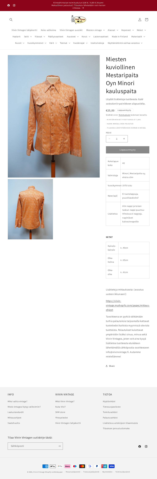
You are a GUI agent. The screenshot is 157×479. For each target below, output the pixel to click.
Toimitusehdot (110, 412)
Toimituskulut (124, 115)
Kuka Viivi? (60, 406)
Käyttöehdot (109, 401)
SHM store (60, 412)
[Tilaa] (59, 446)
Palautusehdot (110, 417)
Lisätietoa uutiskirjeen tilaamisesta (120, 423)
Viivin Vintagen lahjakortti (68, 423)
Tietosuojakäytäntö (91, 472)
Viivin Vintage (39, 472)
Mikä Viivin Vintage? (65, 401)
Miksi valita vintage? (17, 401)
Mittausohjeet (14, 417)
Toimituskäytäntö (122, 472)
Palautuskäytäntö (73, 472)
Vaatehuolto (14, 423)
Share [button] (112, 366)
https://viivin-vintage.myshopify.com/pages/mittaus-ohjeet (128, 305)
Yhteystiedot (61, 417)
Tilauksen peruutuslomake (116, 428)
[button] (11, 19)
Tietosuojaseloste (112, 406)
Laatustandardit (16, 412)
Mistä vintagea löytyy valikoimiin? (24, 406)
